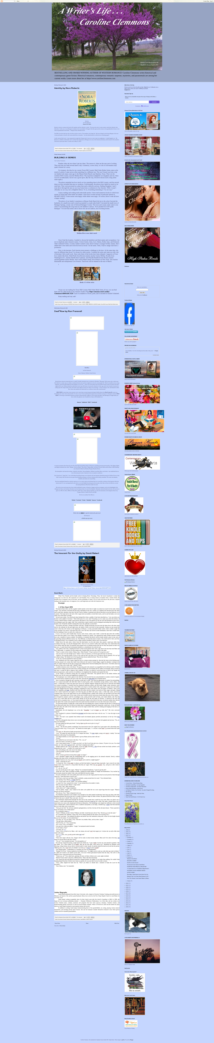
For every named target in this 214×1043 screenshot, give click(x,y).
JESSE (87, 304)
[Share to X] (90, 148)
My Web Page (128, 791)
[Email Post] (84, 148)
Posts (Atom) (62, 925)
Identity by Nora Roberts (66, 88)
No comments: (80, 148)
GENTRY (70, 304)
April (128, 853)
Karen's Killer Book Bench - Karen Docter (134, 788)
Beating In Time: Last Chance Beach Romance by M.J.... (138, 876)
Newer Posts (57, 923)
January (129, 880)
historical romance (76, 919)
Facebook (78, 500)
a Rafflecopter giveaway (87, 518)
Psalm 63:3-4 (127, 89)
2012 (127, 902)
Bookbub (89, 500)
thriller (89, 546)
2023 (127, 835)
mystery (80, 546)
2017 (127, 893)
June (128, 849)
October (129, 841)
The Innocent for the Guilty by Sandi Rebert (76, 553)
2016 (127, 895)
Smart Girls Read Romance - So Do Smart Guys (135, 796)
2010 (127, 906)
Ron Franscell (84, 546)
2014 (127, 899)
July (128, 847)
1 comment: (75, 302)
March (128, 855)
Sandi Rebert (83, 919)
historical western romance (80, 304)
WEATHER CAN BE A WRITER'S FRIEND (136, 870)
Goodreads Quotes (156, 355)
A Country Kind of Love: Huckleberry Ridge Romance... (138, 868)
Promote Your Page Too (129, 325)
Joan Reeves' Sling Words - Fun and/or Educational (136, 786)
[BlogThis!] (89, 148)
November (129, 839)
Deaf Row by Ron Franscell (68, 311)
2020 (127, 887)
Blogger (131, 1039)
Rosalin (99, 304)
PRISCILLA (91, 304)
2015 (127, 897)
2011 (127, 904)
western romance (89, 919)
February (129, 857)
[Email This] (87, 148)
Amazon (79, 402)
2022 (127, 883)
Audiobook (84, 402)
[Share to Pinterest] (93, 148)
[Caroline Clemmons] (130, 324)
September (129, 843)
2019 (127, 889)
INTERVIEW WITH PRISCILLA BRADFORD (136, 866)
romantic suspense (82, 150)
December (129, 837)
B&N (89, 402)
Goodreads (94, 402)
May (128, 851)
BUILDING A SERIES (65, 157)
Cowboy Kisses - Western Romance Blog (134, 783)
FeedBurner (144, 295)
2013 (127, 901)
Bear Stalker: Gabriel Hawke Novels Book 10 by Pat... (138, 874)
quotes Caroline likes (130, 348)
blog (59, 304)
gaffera (123, 1039)
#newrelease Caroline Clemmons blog (65, 150)
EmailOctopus (146, 106)
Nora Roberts (75, 150)
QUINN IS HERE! (131, 872)
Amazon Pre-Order (87, 124)
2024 (127, 833)
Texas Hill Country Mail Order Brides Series (109, 304)
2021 (127, 885)
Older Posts (116, 923)
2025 (127, 831)
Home (87, 923)
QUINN (95, 304)
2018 (127, 891)
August (128, 845)
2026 (127, 830)
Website (73, 500)
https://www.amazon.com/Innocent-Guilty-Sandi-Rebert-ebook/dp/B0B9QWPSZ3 (87, 588)
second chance (89, 150)
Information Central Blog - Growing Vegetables (135, 785)
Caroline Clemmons (64, 304)
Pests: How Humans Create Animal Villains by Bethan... (138, 878)
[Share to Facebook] (92, 148)
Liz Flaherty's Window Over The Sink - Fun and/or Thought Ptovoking (140, 790)
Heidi (73, 304)
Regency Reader (129, 795)
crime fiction (75, 546)
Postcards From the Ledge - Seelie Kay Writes (135, 793)
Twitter (84, 500)
